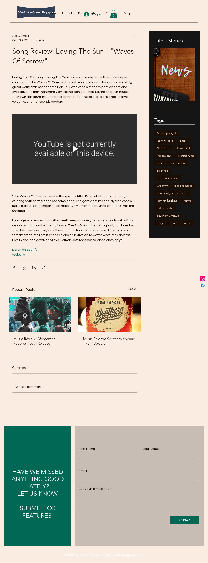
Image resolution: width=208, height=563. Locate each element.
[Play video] (74, 149)
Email (83, 470)
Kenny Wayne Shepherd (172, 193)
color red (162, 170)
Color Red (183, 148)
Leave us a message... (95, 488)
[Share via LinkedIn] (34, 268)
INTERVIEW (164, 155)
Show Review (177, 163)
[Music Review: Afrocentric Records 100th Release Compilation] (40, 314)
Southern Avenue (168, 215)
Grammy (162, 185)
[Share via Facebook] (14, 268)
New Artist (163, 148)
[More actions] (134, 38)
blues (183, 140)
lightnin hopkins (167, 200)
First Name (87, 448)
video (187, 223)
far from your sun (167, 178)
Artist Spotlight (166, 133)
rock (159, 163)
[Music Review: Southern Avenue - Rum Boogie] (109, 314)
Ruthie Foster (165, 208)
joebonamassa (183, 185)
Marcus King (186, 155)
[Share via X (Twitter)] (24, 268)
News (187, 200)
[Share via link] (44, 268)
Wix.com (138, 555)
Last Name (151, 448)
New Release (165, 140)
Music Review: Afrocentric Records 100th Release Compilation (34, 341)
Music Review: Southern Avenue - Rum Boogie (109, 341)
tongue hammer (167, 223)
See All (132, 289)
